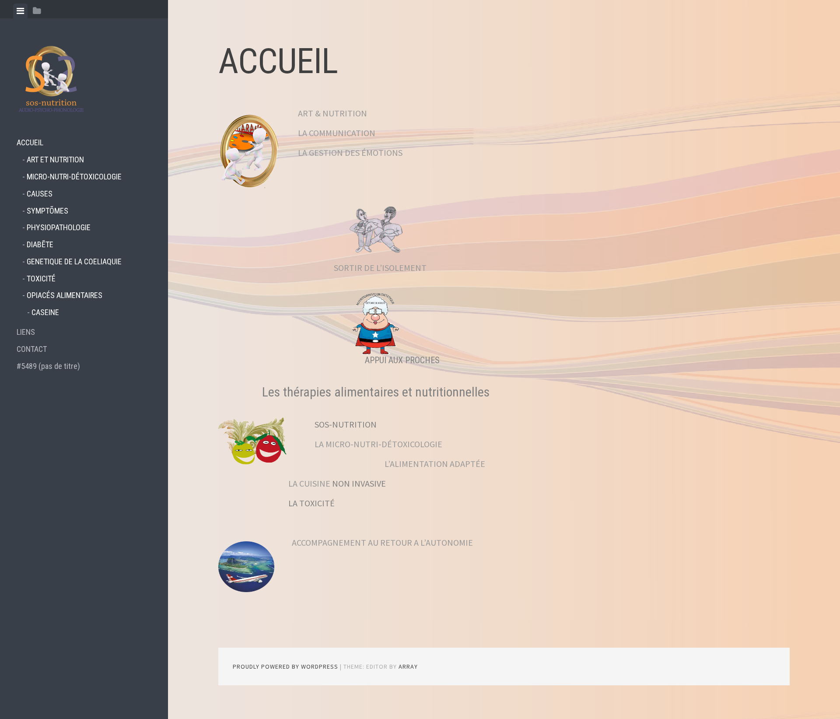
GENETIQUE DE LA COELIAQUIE (74, 261)
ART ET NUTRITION (55, 159)
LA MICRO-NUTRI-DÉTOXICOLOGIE (378, 443)
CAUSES (39, 193)
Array (408, 666)
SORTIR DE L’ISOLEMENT (380, 267)
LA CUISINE (310, 483)
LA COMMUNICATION (336, 132)
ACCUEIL (30, 142)
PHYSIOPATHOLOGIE (59, 227)
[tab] (20, 11)
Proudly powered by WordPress (285, 666)
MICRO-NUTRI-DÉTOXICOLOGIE (74, 176)
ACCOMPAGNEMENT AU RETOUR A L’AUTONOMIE (382, 542)
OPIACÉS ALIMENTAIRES (64, 295)
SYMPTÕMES (47, 210)
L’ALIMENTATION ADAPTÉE (400, 463)
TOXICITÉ (41, 278)
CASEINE (45, 312)
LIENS (26, 332)
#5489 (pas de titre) (48, 366)
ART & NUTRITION (332, 113)
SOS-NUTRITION (346, 424)
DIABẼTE (40, 244)
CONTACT (32, 349)
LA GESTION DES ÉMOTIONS (350, 152)
